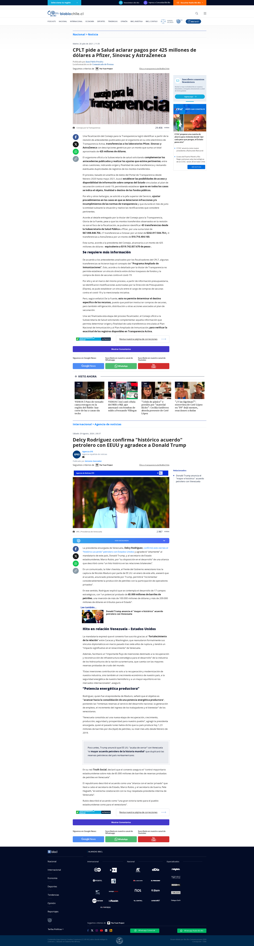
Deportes (101, 21)
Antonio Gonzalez (93, 461)
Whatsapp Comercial (146, 930)
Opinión (124, 21)
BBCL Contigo (152, 21)
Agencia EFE (87, 451)
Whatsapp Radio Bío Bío (193, 930)
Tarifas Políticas (55, 929)
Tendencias (112, 21)
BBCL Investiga (137, 21)
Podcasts (52, 21)
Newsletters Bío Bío (131, 2)
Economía (90, 21)
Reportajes (53, 911)
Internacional (76, 21)
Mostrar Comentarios (121, 349)
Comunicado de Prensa (103, 64)
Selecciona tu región (61, 2)
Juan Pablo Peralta (94, 61)
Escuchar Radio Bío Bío (191, 2)
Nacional (63, 21)
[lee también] (93, 616)
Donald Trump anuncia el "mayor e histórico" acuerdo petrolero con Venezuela (134, 612)
